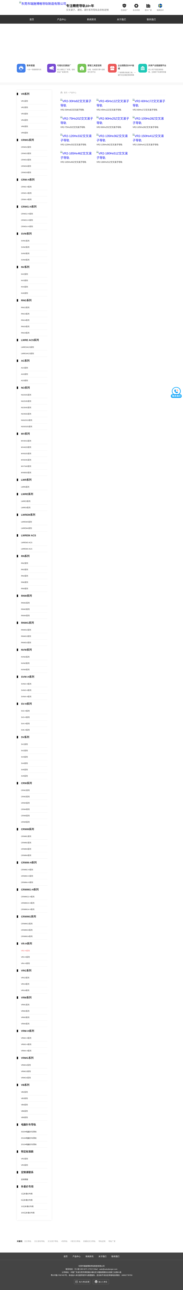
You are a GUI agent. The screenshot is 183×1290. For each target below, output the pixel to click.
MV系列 (25, 433)
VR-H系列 (26, 943)
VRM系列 (26, 997)
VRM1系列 (25, 1005)
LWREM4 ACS (26, 549)
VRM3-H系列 (26, 1044)
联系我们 (151, 19)
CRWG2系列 (26, 147)
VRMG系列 (27, 1058)
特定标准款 (27, 1151)
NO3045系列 (26, 408)
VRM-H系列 (27, 1031)
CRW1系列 (25, 790)
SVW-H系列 (27, 676)
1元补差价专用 (26, 1194)
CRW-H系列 (27, 179)
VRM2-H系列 (26, 1038)
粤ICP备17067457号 (59, 1275)
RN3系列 (24, 570)
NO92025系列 (26, 427)
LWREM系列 (28, 514)
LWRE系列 (27, 494)
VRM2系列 (25, 1011)
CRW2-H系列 (26, 187)
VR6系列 (24, 126)
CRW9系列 (25, 822)
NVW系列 (26, 649)
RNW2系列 (25, 603)
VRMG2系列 (26, 1065)
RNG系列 (26, 300)
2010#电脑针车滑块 (28, 1144)
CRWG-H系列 (28, 206)
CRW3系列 (25, 803)
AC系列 (25, 360)
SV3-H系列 (25, 717)
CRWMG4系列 (26, 936)
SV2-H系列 (25, 711)
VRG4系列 (25, 990)
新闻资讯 (91, 19)
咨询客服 (24, 1179)
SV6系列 (24, 770)
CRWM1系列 (26, 836)
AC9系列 (24, 381)
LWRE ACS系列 (30, 340)
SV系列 (25, 737)
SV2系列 (24, 751)
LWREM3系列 (26, 522)
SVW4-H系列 (26, 697)
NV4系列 (24, 287)
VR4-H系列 (25, 963)
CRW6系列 (25, 816)
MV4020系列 (26, 447)
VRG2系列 (25, 978)
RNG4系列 (25, 320)
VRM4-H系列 (26, 1051)
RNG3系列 (25, 314)
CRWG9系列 (26, 172)
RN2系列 (24, 563)
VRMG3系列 (26, 1071)
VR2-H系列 (25, 951)
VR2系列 (24, 107)
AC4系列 (24, 368)
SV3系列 (24, 757)
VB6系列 (24, 1111)
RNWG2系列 (26, 630)
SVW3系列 (25, 253)
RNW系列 (26, 595)
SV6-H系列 (25, 730)
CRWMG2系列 (26, 924)
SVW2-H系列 (26, 684)
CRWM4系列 (26, 855)
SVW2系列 (25, 247)
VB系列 (25, 1085)
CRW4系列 (25, 809)
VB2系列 (24, 1092)
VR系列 (25, 94)
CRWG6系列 (26, 166)
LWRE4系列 (25, 508)
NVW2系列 (25, 657)
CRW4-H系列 (26, 199)
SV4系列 (24, 763)
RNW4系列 (25, 616)
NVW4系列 (25, 670)
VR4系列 (24, 120)
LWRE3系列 (25, 501)
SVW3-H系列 (26, 690)
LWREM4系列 (26, 528)
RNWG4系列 (26, 643)
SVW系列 (26, 233)
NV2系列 (24, 274)
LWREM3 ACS (26, 543)
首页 (32, 19)
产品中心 (61, 19)
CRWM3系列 (26, 849)
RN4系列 (24, 576)
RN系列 (25, 556)
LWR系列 (26, 479)
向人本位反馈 (84, 1282)
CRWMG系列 (28, 916)
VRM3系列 (25, 1017)
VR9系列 (24, 133)
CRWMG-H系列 (30, 889)
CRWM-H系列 (29, 862)
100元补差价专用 (27, 1213)
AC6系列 (24, 374)
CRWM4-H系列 (27, 882)
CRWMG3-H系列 (27, 903)
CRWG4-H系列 (27, 226)
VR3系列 (24, 114)
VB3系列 (24, 1098)
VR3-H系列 (25, 957)
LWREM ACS (28, 535)
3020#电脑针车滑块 (28, 1132)
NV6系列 (24, 293)
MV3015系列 (26, 441)
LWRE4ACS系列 (27, 354)
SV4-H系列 (25, 724)
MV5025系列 (26, 454)
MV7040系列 (26, 466)
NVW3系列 (25, 663)
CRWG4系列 (26, 160)
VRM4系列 (25, 1024)
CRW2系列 (25, 797)
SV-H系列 (26, 703)
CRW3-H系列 (26, 193)
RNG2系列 (25, 307)
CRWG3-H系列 (27, 220)
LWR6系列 (25, 487)
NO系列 (25, 387)
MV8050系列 (26, 473)
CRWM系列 (27, 829)
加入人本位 (102, 1282)
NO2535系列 (26, 401)
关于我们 (121, 19)
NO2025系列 (26, 395)
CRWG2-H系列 (27, 214)
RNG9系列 (25, 333)
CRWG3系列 (26, 153)
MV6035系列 (26, 460)
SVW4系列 (25, 260)
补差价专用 (27, 1186)
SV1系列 (24, 744)
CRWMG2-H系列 (27, 897)
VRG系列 (26, 970)
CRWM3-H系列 (27, 876)
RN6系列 (24, 582)
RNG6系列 (25, 327)
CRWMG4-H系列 (27, 909)
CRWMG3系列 (26, 930)
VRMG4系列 (26, 1078)
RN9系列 (24, 589)
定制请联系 (27, 1172)
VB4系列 (24, 1105)
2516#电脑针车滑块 (28, 1138)
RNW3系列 (25, 609)
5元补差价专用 (26, 1200)
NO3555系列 (26, 414)
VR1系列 (24, 101)
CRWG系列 (27, 140)
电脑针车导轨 (28, 1124)
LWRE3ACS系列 (27, 347)
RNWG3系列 (26, 636)
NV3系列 (24, 280)
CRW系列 (26, 783)
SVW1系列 (25, 241)
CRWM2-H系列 (27, 870)
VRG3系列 (25, 984)
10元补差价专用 (27, 1206)
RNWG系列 (27, 622)
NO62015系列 (26, 420)
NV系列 (25, 267)
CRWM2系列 (26, 843)
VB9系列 (24, 1117)
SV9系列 (24, 776)
